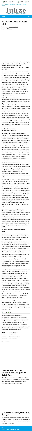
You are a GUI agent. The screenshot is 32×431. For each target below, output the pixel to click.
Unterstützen (18, 4)
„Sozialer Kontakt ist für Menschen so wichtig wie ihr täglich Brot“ (14, 373)
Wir (2, 4)
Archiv (3, 5)
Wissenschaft (16, 336)
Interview (7, 383)
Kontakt (24, 4)
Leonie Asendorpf (13, 27)
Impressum (10, 429)
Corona (11, 336)
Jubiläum (6, 4)
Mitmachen (12, 4)
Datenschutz (17, 429)
